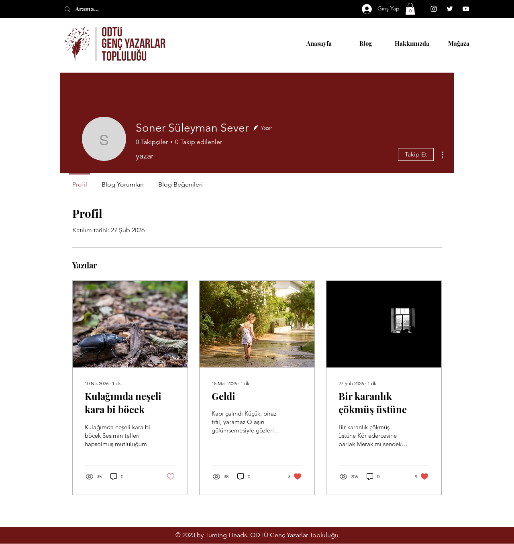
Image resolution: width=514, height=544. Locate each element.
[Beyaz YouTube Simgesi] (466, 9)
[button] (410, 9)
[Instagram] (434, 9)
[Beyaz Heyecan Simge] (450, 9)
